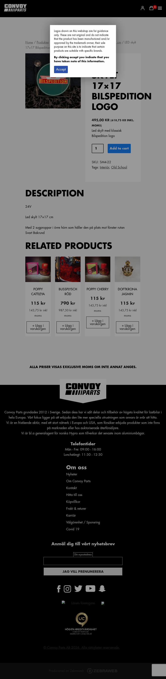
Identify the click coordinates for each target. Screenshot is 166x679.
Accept (61, 69)
